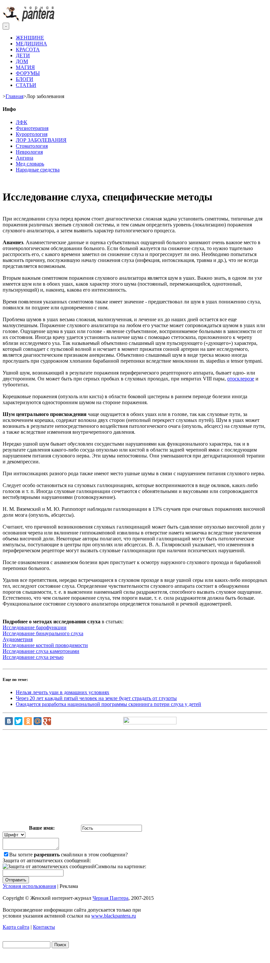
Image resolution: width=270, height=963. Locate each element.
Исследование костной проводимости (45, 645)
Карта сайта (16, 927)
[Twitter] (18, 721)
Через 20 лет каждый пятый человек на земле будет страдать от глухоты (96, 698)
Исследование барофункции (35, 627)
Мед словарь (30, 164)
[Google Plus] (47, 721)
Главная (14, 96)
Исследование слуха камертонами (41, 651)
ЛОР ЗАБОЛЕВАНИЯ (41, 140)
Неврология (29, 152)
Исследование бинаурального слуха (43, 633)
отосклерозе (240, 378)
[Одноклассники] (28, 721)
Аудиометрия (18, 639)
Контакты (44, 927)
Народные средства (38, 169)
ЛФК (21, 122)
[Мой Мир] (37, 721)
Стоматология (32, 146)
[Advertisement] (135, 779)
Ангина (24, 158)
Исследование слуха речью (33, 657)
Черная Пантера (110, 898)
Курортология (31, 134)
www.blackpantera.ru (113, 916)
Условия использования (29, 886)
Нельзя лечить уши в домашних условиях (62, 692)
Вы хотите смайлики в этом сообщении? (68, 854)
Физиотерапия (32, 128)
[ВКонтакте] (9, 721)
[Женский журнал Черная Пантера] (29, 19)
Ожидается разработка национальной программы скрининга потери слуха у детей (108, 704)
